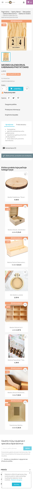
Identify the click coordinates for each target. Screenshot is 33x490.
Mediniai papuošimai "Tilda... (16, 360)
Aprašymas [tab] (9, 125)
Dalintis (9, 98)
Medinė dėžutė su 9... (16, 327)
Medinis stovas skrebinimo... (16, 392)
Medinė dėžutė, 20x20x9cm (16, 230)
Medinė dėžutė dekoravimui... (16, 262)
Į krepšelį (15, 89)
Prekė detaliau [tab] (21, 125)
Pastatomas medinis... (16, 425)
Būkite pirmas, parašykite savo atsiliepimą (18, 156)
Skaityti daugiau (16, 480)
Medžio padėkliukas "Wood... (16, 197)
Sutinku (16, 484)
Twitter (13, 98)
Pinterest (18, 98)
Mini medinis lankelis (16, 295)
